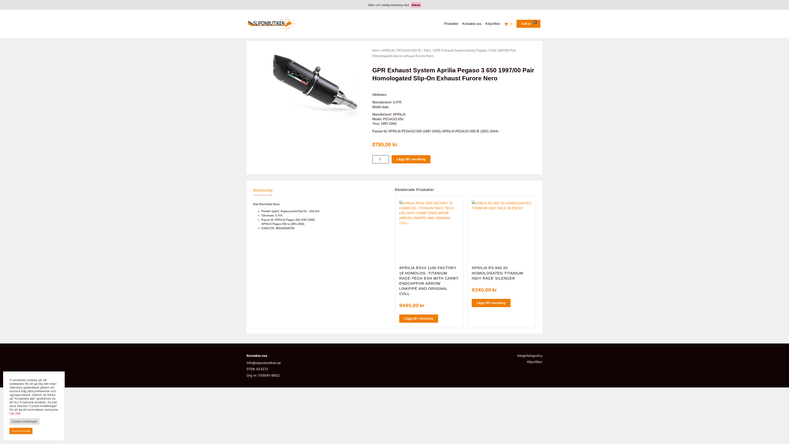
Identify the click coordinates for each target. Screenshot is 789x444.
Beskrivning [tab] (262, 190)
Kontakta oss (472, 23)
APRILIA (388, 50)
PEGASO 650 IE (409, 50)
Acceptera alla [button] (21, 430)
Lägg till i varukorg (411, 159)
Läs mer (15, 413)
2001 (427, 50)
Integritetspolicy (529, 356)
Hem (375, 50)
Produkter (451, 23)
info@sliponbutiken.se (264, 363)
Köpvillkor (493, 23)
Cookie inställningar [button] (24, 421)
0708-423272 (257, 369)
